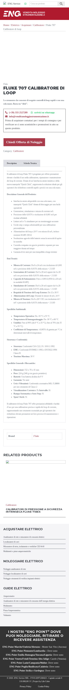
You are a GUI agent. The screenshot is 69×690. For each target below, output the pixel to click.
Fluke (36, 436)
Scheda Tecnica (30, 163)
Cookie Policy (43, 686)
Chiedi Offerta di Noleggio (24, 142)
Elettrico (15, 25)
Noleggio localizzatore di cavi (15, 574)
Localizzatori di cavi (11, 542)
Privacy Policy (25, 686)
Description (12, 163)
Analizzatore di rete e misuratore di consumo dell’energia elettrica (29, 601)
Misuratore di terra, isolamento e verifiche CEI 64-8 (23, 546)
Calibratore (38, 25)
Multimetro (7, 606)
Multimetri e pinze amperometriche (17, 551)
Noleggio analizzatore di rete (14, 569)
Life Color (46, 681)
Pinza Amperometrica (11, 610)
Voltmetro (7, 615)
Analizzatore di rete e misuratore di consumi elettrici (23, 537)
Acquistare (26, 25)
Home (6, 25)
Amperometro (8, 596)
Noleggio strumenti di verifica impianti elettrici (21, 579)
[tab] (11, 163)
